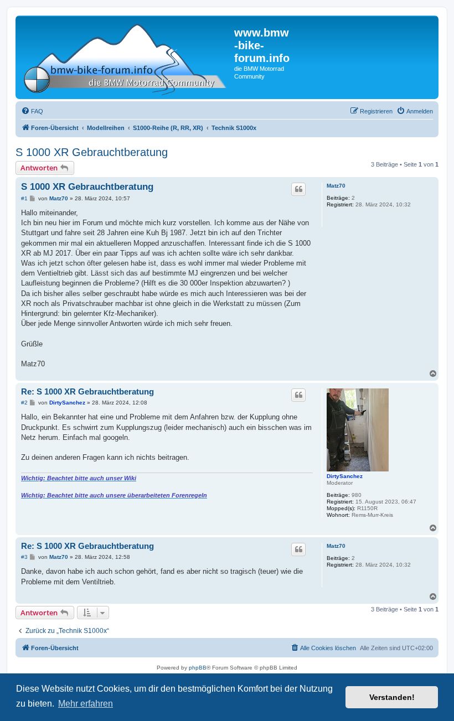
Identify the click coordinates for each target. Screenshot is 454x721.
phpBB (198, 668)
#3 (24, 557)
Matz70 (336, 186)
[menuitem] (32, 111)
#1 (24, 198)
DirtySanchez (345, 476)
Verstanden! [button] (392, 697)
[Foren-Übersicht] (126, 57)
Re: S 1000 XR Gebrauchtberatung (87, 391)
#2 (24, 403)
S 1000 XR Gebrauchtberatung (92, 152)
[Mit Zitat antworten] (298, 189)
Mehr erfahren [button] (85, 703)
